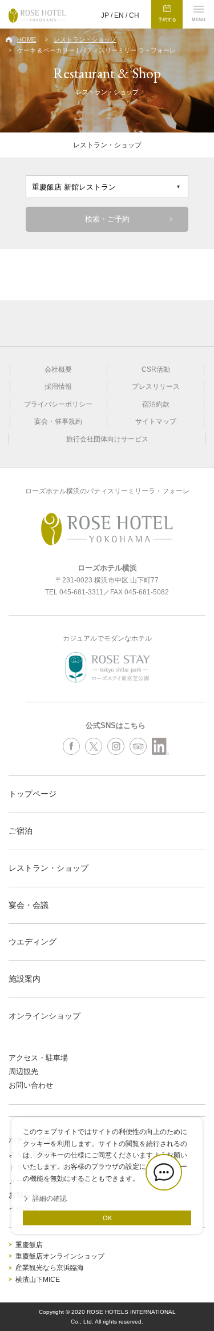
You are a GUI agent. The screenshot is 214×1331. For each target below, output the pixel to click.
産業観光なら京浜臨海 (49, 1268)
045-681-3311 (81, 592)
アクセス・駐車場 (38, 1057)
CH (134, 15)
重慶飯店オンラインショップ (59, 1256)
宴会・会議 (29, 905)
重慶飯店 (29, 1245)
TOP (202, 1288)
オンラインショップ (44, 1015)
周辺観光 (23, 1071)
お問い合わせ (31, 1085)
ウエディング (32, 941)
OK (107, 1218)
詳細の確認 (50, 1198)
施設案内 (25, 978)
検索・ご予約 (107, 219)
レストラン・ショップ (85, 39)
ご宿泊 (21, 830)
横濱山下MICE (37, 1280)
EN (119, 15)
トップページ (32, 793)
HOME (26, 39)
